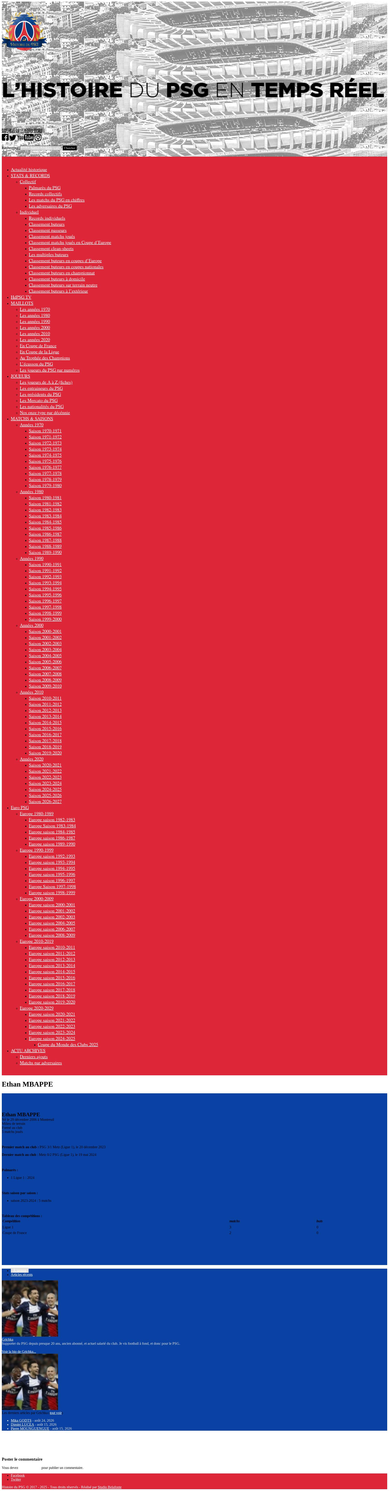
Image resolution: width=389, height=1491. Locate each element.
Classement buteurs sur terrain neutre (63, 285)
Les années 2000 (35, 327)
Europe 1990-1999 (37, 850)
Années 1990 (31, 558)
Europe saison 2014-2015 (52, 971)
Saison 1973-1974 (45, 449)
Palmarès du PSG (45, 188)
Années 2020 (31, 759)
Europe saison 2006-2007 (52, 929)
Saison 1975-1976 (45, 461)
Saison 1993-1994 (45, 583)
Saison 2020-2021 (45, 765)
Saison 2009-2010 (45, 686)
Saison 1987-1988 (45, 540)
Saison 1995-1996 (45, 595)
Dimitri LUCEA (22, 1424)
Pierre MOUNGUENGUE (30, 1428)
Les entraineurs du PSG (41, 388)
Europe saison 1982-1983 (52, 820)
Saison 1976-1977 (45, 467)
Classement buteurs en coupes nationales (66, 267)
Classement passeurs (48, 230)
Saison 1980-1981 (45, 497)
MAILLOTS (22, 303)
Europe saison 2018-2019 (52, 996)
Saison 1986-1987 (45, 534)
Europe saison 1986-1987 (52, 838)
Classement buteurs (47, 224)
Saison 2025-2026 (45, 795)
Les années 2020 (35, 339)
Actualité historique (29, 169)
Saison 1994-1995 (45, 589)
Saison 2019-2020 (45, 753)
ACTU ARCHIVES (28, 1050)
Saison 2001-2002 (45, 637)
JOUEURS (20, 376)
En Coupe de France (38, 346)
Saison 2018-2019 (45, 747)
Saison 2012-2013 (45, 710)
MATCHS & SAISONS (32, 418)
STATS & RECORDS (30, 175)
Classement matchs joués (52, 236)
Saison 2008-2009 (45, 680)
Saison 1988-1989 (45, 546)
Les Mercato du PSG (39, 400)
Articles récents (22, 1275)
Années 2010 (31, 692)
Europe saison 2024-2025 (52, 1038)
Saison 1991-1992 (45, 570)
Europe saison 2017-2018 (52, 990)
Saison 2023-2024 (45, 783)
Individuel (29, 212)
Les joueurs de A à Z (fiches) (46, 382)
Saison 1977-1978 (45, 473)
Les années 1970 (35, 309)
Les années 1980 (35, 315)
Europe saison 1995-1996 (52, 874)
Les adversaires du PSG (50, 206)
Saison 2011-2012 (45, 704)
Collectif (28, 181)
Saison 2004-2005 (45, 655)
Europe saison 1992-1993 (52, 856)
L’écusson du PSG (36, 364)
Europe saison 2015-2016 (52, 977)
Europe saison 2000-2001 (52, 905)
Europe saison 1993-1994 (52, 862)
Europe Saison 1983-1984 (52, 826)
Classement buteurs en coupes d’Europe (65, 260)
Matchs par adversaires (41, 1063)
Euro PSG (20, 807)
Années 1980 (31, 491)
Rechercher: (10, 148)
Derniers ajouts (34, 1056)
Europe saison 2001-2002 (52, 911)
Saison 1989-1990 (45, 552)
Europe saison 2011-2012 (52, 953)
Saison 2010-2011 (45, 698)
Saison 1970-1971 (45, 431)
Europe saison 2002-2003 (52, 917)
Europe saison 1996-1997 (52, 880)
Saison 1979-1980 (45, 485)
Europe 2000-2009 (37, 899)
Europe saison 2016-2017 (52, 984)
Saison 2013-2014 (45, 716)
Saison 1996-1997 (45, 601)
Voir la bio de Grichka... (19, 1351)
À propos (19, 1270)
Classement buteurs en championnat (62, 273)
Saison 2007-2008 (45, 674)
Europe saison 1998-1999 (52, 892)
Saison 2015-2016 (45, 728)
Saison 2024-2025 (45, 789)
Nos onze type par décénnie (45, 412)
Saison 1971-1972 (45, 437)
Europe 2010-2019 (37, 941)
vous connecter (30, 1468)
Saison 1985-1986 (45, 528)
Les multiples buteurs (48, 254)
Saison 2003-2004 (45, 649)
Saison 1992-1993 (45, 576)
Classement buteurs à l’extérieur (58, 291)
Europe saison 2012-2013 (52, 959)
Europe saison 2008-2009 (52, 935)
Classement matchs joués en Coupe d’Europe (70, 242)
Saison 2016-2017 (45, 734)
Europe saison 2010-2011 (52, 947)
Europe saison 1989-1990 (52, 844)
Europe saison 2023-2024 (52, 1032)
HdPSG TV (21, 297)
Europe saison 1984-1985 (52, 832)
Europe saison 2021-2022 (52, 1020)
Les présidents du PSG (40, 394)
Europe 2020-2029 (37, 1008)
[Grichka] (30, 1335)
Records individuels (47, 218)
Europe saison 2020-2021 (52, 1014)
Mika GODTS (21, 1420)
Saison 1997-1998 (45, 607)
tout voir (56, 1413)
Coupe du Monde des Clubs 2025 (68, 1044)
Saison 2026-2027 (45, 801)
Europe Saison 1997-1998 (52, 886)
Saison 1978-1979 (45, 479)
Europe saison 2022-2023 (52, 1026)
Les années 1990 (35, 321)
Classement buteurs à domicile (57, 279)
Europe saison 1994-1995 (52, 868)
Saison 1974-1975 (45, 455)
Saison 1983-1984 (45, 516)
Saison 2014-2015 (45, 722)
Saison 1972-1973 (45, 443)
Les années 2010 (35, 333)
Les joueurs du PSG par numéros (50, 370)
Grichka (7, 1339)
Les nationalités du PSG (42, 406)
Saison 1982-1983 (45, 510)
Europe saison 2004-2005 (52, 923)
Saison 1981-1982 (45, 504)
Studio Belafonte (110, 1487)
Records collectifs (45, 194)
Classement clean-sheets (51, 248)
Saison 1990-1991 (45, 564)
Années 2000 (31, 625)
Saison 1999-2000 (45, 619)
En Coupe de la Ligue (39, 352)
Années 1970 (31, 425)
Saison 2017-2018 (45, 741)
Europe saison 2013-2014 (52, 965)
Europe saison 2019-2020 (52, 1002)
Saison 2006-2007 (45, 668)
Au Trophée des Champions (45, 358)
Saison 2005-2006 (45, 662)
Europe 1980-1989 (37, 813)
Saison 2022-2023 (45, 777)
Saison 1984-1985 (45, 522)
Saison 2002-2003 (45, 643)
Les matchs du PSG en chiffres (57, 200)
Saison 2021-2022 (45, 771)
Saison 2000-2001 (45, 631)
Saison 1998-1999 (45, 613)
